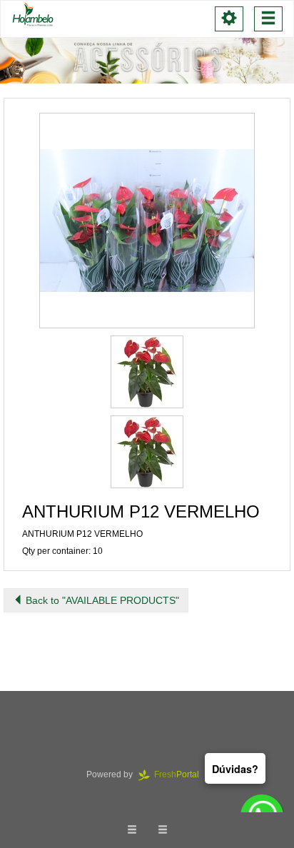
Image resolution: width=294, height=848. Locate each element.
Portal (181, 774)
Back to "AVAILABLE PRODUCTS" (101, 600)
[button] (147, 220)
